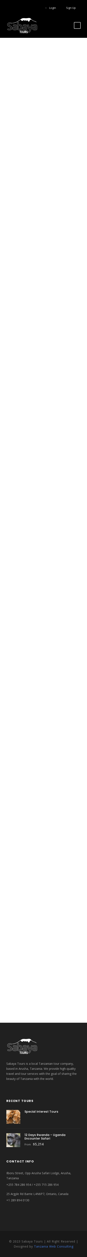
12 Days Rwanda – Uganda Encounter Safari (44, 1137)
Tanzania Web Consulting (53, 1246)
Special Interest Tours (41, 1111)
